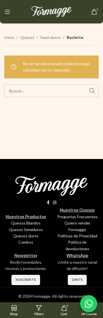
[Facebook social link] (48, 202)
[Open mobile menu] (7, 11)
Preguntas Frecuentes (77, 216)
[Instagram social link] (54, 202)
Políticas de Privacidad (77, 235)
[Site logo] (51, 11)
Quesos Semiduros (26, 229)
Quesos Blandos (26, 222)
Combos (25, 242)
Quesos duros (26, 235)
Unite (77, 279)
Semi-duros (50, 37)
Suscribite (25, 279)
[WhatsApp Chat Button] (88, 303)
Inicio (9, 37)
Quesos (27, 37)
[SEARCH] (92, 90)
